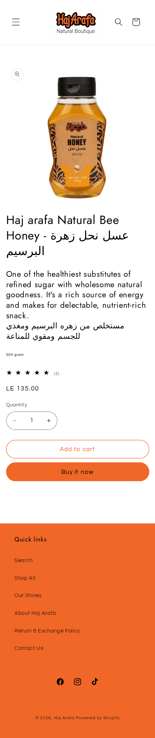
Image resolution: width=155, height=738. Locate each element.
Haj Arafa (65, 718)
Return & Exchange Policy (47, 631)
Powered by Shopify (98, 718)
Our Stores (28, 595)
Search (23, 560)
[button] (16, 22)
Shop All (24, 578)
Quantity (16, 404)
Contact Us (29, 648)
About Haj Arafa (35, 613)
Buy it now (77, 472)
